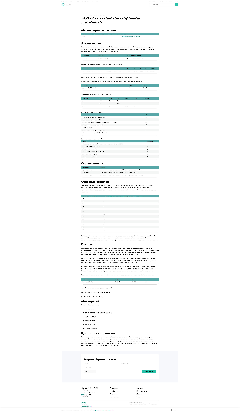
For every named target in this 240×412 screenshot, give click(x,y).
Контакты (97, 1)
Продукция (77, 1)
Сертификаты (141, 391)
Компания (71, 1)
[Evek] (66, 4)
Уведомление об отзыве (86, 406)
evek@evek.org (161, 1)
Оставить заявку (149, 371)
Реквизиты (83, 402)
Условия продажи (85, 405)
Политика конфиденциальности (88, 407)
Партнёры (140, 394)
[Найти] (176, 4)
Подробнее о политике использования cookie (103, 410)
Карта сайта (84, 403)
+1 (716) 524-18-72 (88, 392)
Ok (175, 410)
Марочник (84, 1)
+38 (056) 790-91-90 (152, 1)
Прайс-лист (64, 1)
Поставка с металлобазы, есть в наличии (131, 36)
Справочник (90, 1)
